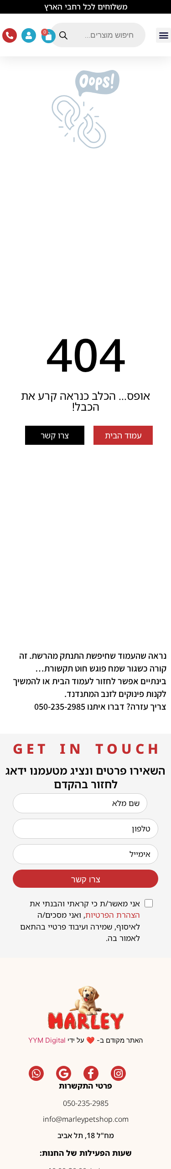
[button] (163, 35)
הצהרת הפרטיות (112, 915)
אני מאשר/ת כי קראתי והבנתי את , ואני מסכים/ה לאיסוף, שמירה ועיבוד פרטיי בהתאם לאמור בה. (80, 921)
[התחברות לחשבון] (28, 35)
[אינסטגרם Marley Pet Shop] (118, 1073)
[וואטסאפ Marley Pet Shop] (36, 1073)
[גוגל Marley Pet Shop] (63, 1073)
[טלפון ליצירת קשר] (9, 35)
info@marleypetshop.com (86, 1119)
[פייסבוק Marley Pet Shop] (91, 1073)
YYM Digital (47, 1040)
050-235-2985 (86, 1103)
